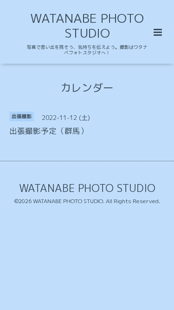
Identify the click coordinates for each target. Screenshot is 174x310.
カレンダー (87, 87)
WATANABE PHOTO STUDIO (87, 25)
